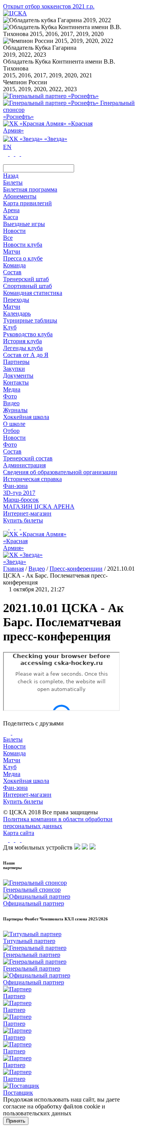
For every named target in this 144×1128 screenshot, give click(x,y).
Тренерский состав (28, 458)
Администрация (24, 465)
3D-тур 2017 (19, 493)
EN (7, 147)
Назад (10, 175)
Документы (18, 375)
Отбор (11, 430)
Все (8, 237)
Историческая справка (32, 479)
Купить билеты (23, 801)
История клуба (22, 341)
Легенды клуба (23, 348)
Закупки (14, 368)
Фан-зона (15, 787)
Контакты (16, 382)
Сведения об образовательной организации (60, 472)
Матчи (11, 251)
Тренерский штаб (26, 279)
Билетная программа (30, 189)
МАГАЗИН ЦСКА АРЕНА (38, 506)
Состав (12, 272)
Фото (10, 396)
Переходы (16, 299)
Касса (10, 217)
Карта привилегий (27, 203)
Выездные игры (24, 224)
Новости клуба (22, 244)
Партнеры (16, 362)
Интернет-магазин (27, 794)
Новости (14, 437)
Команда (14, 753)
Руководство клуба (28, 334)
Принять (15, 1121)
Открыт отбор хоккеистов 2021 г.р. (48, 6)
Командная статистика (32, 293)
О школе (14, 424)
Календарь (17, 313)
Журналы (15, 410)
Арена (11, 210)
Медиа (11, 774)
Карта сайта (18, 833)
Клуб (10, 767)
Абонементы (19, 196)
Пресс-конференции (76, 568)
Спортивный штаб (27, 286)
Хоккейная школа (26, 781)
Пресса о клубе (23, 258)
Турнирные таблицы (30, 320)
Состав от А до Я (25, 355)
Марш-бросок (21, 499)
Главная (13, 568)
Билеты (13, 739)
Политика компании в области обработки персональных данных (58, 822)
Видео (11, 403)
